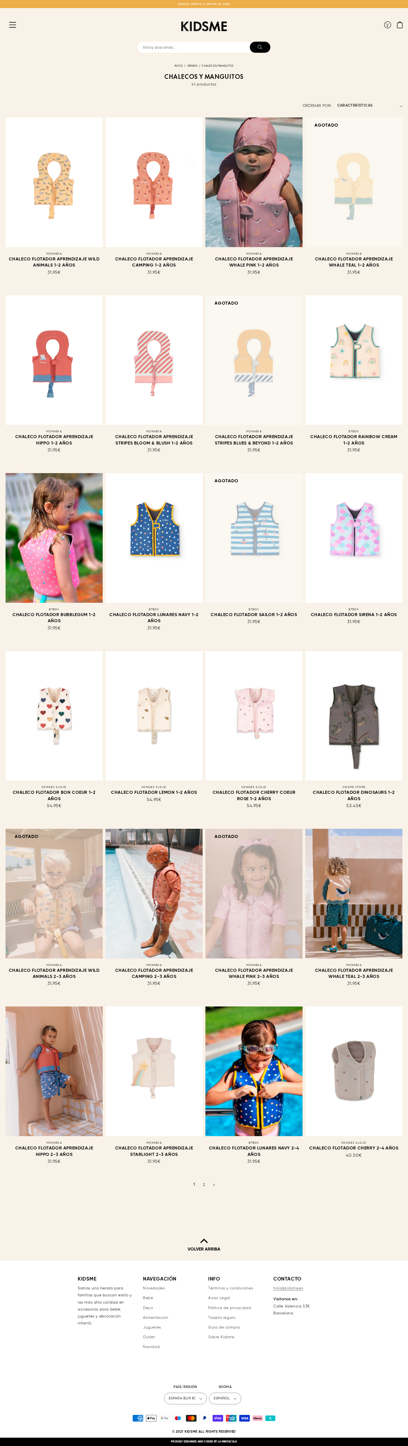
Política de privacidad (229, 1308)
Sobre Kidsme (221, 1337)
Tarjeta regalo (221, 1318)
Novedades (154, 1288)
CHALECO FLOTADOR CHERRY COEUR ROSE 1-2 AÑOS (254, 795)
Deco (148, 1308)
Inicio (179, 66)
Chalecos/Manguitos (217, 66)
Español (222, 1398)
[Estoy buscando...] (260, 47)
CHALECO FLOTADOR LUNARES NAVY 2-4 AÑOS (254, 1151)
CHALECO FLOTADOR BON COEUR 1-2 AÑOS (54, 795)
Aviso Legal (219, 1298)
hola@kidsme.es (288, 1288)
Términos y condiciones (230, 1288)
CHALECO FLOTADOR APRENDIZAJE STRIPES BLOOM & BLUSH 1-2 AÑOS (154, 440)
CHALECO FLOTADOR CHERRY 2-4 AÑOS (353, 1148)
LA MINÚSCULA (227, 1441)
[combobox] (204, 47)
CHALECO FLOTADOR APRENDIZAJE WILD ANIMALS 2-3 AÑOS (54, 973)
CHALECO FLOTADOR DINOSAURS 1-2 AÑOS (354, 795)
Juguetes (152, 1327)
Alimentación (155, 1318)
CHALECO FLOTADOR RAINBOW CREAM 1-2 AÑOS (353, 440)
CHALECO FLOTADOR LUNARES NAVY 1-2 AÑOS (154, 618)
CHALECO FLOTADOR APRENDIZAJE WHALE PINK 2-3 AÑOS (254, 973)
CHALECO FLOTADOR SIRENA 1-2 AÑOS (354, 615)
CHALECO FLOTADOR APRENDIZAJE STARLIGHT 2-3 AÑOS (154, 1151)
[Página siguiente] (213, 1185)
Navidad (151, 1347)
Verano (192, 66)
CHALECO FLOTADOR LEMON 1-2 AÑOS (154, 792)
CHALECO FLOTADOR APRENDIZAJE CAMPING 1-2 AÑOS (154, 262)
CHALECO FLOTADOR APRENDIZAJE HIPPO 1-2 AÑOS (54, 440)
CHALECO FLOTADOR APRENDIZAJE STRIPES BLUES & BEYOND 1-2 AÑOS (254, 440)
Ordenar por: (317, 106)
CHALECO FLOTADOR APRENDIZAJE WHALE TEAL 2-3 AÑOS (354, 973)
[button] (8, 25)
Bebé (148, 1298)
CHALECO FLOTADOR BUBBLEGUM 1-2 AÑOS (54, 618)
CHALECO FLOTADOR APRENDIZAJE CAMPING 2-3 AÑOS (154, 973)
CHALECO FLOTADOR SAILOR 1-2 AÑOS (254, 615)
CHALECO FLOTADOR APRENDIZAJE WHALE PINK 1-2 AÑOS (254, 262)
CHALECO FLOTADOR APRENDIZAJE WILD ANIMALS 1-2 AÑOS (54, 262)
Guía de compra (224, 1327)
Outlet (149, 1337)
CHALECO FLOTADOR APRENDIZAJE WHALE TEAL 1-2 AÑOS (354, 262)
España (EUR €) (182, 1398)
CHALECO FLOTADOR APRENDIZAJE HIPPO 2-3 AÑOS (54, 1151)
